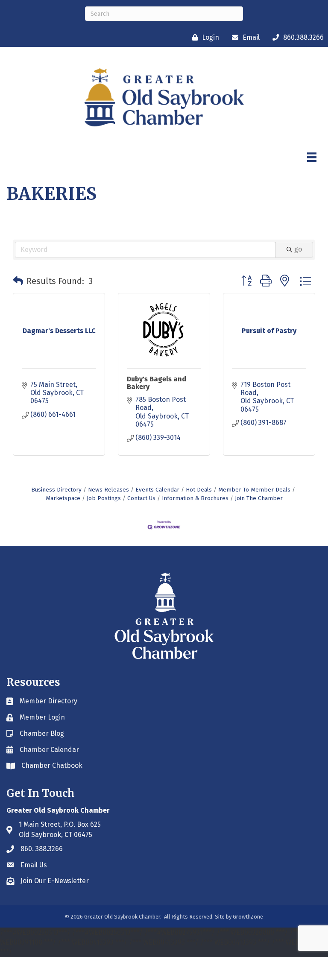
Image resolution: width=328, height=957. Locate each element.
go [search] (298, 249)
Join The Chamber (259, 498)
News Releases (108, 489)
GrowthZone (248, 916)
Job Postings (104, 498)
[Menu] (312, 157)
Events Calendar (157, 489)
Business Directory (56, 489)
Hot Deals (199, 489)
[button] (18, 281)
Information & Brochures (195, 498)
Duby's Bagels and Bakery (156, 383)
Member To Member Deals (254, 489)
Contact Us (141, 498)
